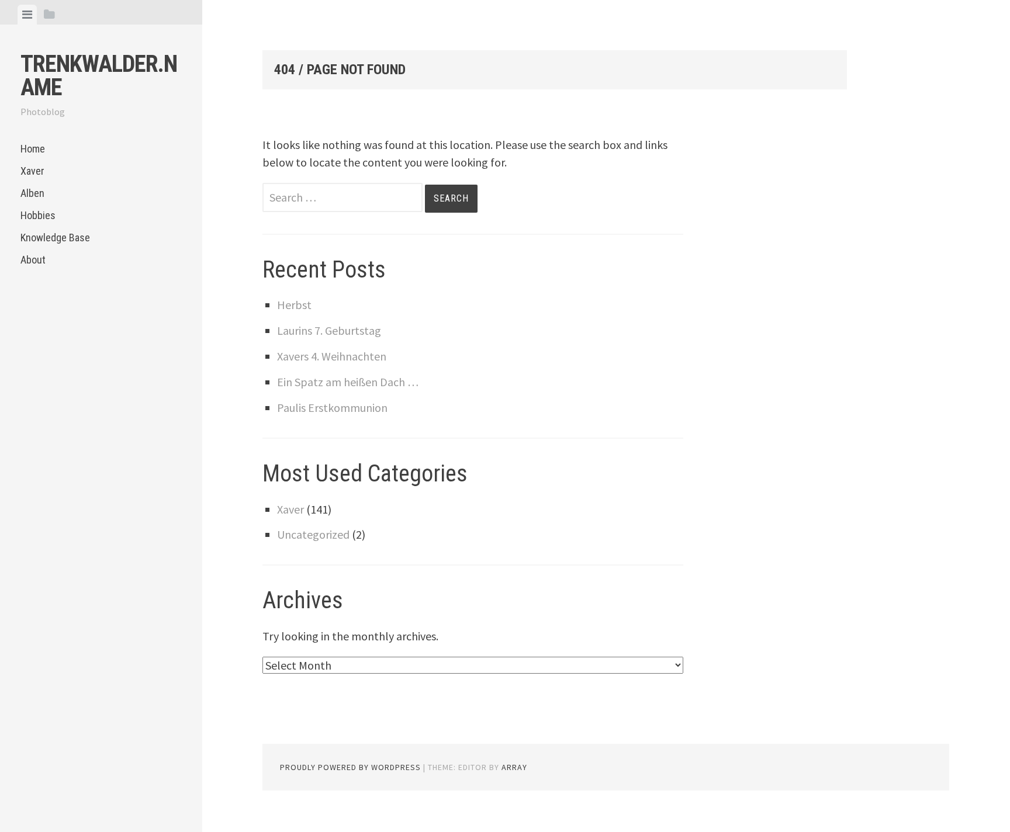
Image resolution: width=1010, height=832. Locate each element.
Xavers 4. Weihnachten (331, 356)
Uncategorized (313, 534)
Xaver (32, 171)
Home (32, 149)
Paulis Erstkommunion (332, 407)
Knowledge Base (55, 237)
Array (514, 767)
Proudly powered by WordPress (350, 767)
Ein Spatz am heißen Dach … (347, 382)
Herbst (294, 304)
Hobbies (38, 215)
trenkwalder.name (98, 75)
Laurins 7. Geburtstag (329, 330)
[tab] (27, 15)
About (33, 260)
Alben (32, 193)
